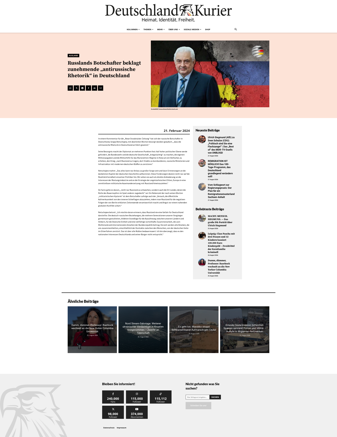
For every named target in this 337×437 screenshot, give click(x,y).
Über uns (173, 29)
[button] (235, 29)
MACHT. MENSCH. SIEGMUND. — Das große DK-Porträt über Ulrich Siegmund (220, 221)
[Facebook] (88, 88)
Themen (147, 29)
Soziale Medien (191, 29)
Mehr (160, 29)
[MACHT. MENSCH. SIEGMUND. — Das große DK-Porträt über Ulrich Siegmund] (202, 218)
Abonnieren (137, 407)
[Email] (100, 88)
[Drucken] (94, 88)
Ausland (73, 55)
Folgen (137, 391)
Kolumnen (132, 29)
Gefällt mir (113, 391)
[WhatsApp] (70, 88)
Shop (207, 29)
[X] (76, 88)
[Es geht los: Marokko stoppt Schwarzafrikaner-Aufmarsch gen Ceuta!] (194, 329)
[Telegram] (82, 88)
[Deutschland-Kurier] (168, 13)
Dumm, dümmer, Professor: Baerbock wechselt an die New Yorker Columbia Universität (219, 266)
